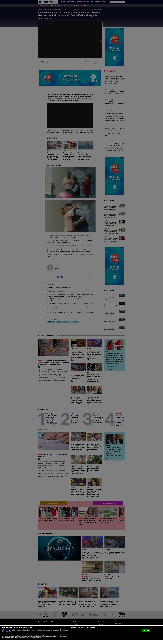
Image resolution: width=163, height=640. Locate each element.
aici (51, 635)
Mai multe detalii (8, 631)
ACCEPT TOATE (145, 630)
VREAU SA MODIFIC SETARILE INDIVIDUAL (145, 633)
